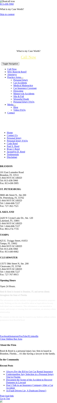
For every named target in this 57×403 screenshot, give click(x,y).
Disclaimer (12, 157)
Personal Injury (14, 138)
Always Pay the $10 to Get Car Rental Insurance (29, 371)
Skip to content (7, 14)
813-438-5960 (7, 4)
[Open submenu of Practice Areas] (22, 78)
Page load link (7, 396)
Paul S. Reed (13, 146)
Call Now (28, 57)
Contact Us (12, 135)
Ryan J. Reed (13, 149)
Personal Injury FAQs (17, 140)
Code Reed (12, 143)
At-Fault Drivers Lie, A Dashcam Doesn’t (26, 390)
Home (10, 132)
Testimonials (13, 154)
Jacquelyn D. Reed (16, 151)
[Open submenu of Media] (14, 105)
